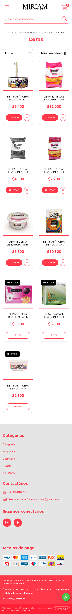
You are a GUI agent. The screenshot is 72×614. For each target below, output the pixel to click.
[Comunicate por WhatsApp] (66, 597)
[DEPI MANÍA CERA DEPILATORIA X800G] (63, 262)
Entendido (61, 609)
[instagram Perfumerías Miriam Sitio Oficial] (7, 523)
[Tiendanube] (14, 599)
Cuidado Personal (27, 32)
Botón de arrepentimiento (19, 593)
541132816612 (17, 492)
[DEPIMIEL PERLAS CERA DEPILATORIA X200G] (27, 190)
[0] (64, 8)
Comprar (13, 117)
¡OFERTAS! (9, 473)
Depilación (48, 32)
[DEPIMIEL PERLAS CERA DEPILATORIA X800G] (63, 117)
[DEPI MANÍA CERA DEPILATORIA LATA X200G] (27, 117)
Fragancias (9, 451)
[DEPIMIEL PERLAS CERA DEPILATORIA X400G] (63, 190)
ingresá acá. (62, 589)
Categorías (9, 444)
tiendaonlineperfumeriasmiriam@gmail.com (33, 499)
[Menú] (7, 7)
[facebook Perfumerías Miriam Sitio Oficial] (18, 523)
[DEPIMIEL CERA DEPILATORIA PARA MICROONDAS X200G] (27, 262)
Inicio (10, 32)
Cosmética (9, 458)
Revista (7, 466)
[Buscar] (64, 18)
